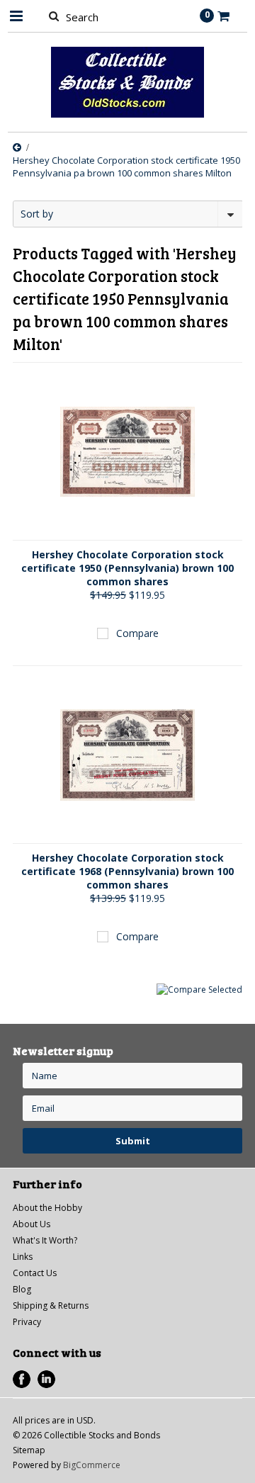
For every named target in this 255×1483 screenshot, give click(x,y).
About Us (31, 1224)
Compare (137, 633)
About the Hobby (47, 1208)
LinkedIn (46, 1379)
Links (23, 1257)
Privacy (27, 1322)
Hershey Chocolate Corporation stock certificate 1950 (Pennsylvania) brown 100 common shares (127, 568)
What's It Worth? (45, 1240)
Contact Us (35, 1273)
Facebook (21, 1379)
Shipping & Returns (51, 1305)
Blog (22, 1289)
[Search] (53, 15)
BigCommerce (91, 1465)
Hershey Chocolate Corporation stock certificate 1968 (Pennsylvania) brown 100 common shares (127, 871)
